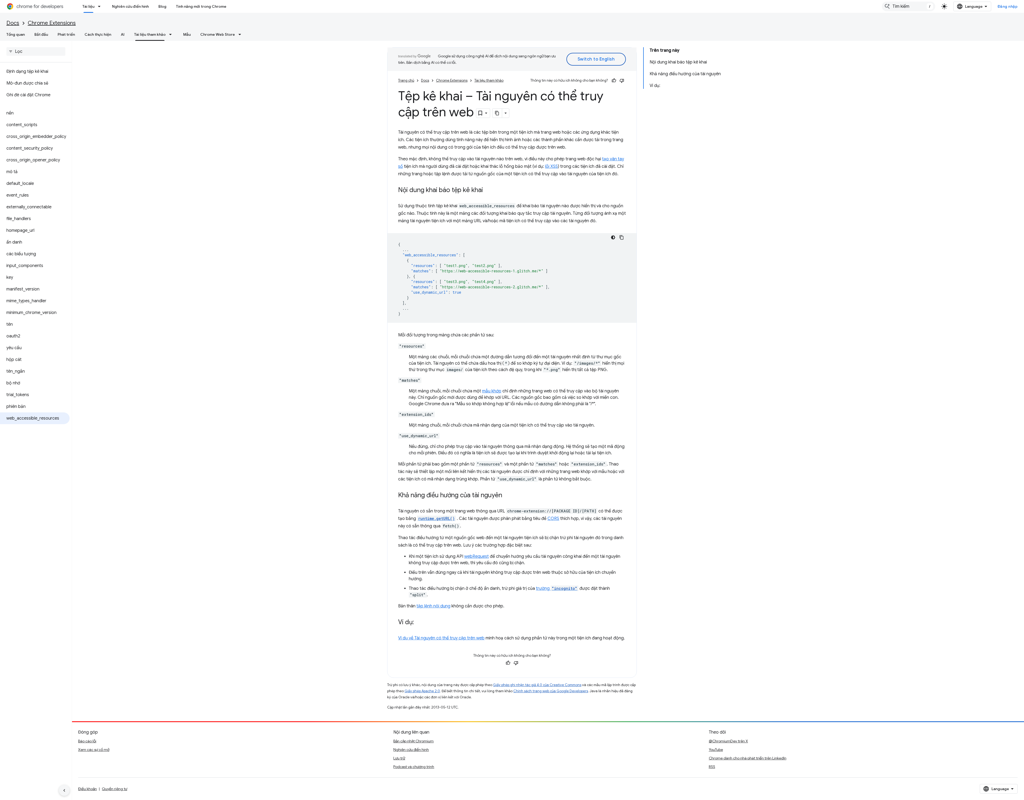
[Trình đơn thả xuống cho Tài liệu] (100, 6)
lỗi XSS (551, 166)
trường (556, 588)
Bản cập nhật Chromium (413, 741)
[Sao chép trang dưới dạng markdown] (497, 113)
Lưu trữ (399, 758)
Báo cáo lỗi (87, 741)
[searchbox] (35, 51)
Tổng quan (15, 34)
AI (123, 34)
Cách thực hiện (98, 34)
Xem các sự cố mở (93, 749)
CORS (553, 518)
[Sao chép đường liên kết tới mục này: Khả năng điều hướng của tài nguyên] (507, 495)
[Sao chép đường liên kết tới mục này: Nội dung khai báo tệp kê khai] (488, 190)
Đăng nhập (1008, 6)
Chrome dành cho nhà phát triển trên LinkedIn (747, 758)
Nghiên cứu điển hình (130, 6)
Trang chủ (406, 80)
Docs (12, 23)
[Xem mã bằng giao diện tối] (613, 237)
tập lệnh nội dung (433, 606)
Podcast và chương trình (413, 766)
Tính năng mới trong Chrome (201, 6)
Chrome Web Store (217, 34)
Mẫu (187, 34)
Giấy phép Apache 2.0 (422, 691)
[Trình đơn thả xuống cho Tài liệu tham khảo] (172, 34)
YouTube (716, 749)
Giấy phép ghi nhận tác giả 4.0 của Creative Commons (537, 685)
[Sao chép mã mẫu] (621, 237)
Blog (162, 6)
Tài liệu (88, 6)
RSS (712, 766)
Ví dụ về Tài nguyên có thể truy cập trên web (441, 638)
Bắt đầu (41, 34)
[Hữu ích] (614, 81)
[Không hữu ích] (622, 81)
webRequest (476, 556)
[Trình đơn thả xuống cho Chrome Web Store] (241, 34)
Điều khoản (87, 789)
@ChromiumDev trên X (728, 741)
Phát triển (66, 34)
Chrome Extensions (52, 23)
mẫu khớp (491, 391)
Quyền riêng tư (114, 789)
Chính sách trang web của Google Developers (550, 691)
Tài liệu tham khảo (150, 34)
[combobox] (908, 6)
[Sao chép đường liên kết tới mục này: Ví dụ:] (419, 622)
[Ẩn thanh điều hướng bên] (64, 790)
